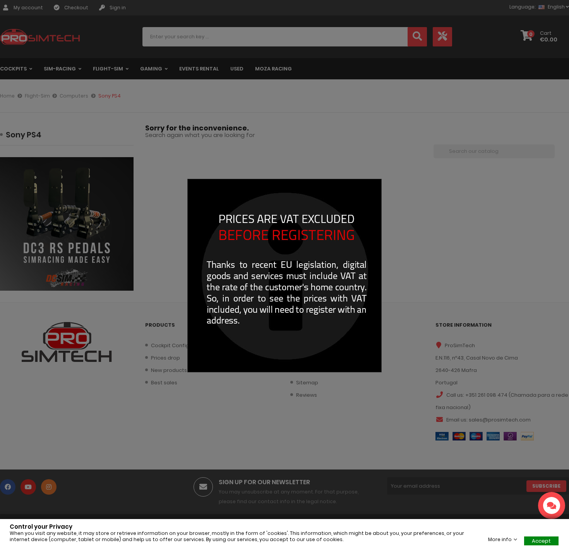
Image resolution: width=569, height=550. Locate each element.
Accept (541, 541)
